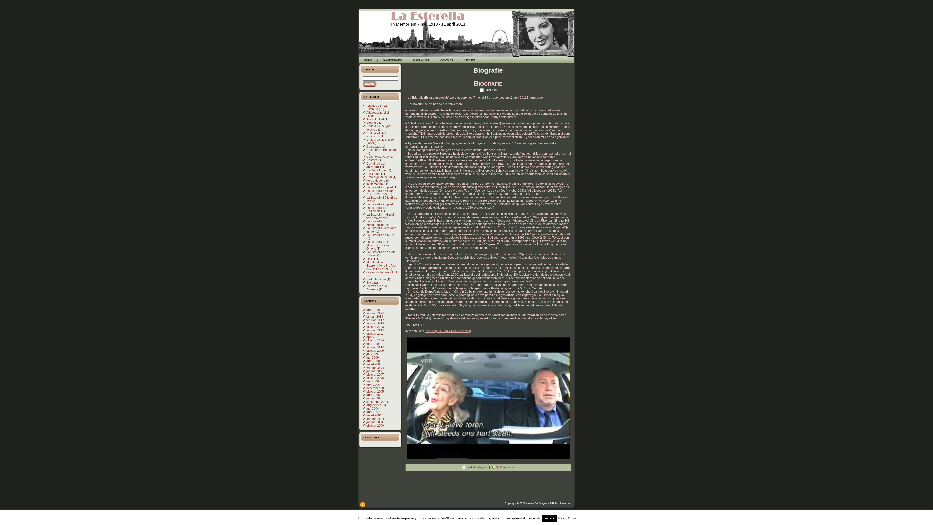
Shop (369, 282)
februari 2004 (375, 418)
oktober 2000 (375, 425)
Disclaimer (373, 173)
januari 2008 (374, 371)
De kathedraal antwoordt (375, 165)
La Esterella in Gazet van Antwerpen (380, 216)
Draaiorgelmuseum (379, 177)
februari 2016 (375, 323)
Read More (567, 518)
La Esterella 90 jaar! (379, 204)
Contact (371, 160)
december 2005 (376, 388)
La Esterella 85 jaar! (379, 187)
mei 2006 (372, 381)
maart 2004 (373, 415)
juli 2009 (372, 354)
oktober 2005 (375, 391)
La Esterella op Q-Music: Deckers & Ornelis (378, 245)
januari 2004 (374, 422)
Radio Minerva (376, 279)
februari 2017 (375, 320)
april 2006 (373, 384)
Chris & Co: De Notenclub (376, 134)
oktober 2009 (375, 350)
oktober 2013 (375, 327)
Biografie (372, 122)
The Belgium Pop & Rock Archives (447, 331)
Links (369, 259)
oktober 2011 (375, 333)
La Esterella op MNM (380, 235)
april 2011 (373, 337)
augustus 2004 (376, 405)
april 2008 (373, 361)
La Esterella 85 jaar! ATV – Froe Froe (379, 192)
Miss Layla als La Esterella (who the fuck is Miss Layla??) (381, 266)
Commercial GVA (377, 156)
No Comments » (505, 467)
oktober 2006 (375, 378)
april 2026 (373, 310)
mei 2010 (372, 344)
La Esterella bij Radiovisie (376, 209)
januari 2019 (374, 316)
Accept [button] (549, 518)
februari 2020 (375, 313)
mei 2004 (372, 408)
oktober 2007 (375, 374)
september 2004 (377, 401)
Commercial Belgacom (381, 150)
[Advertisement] (485, 491)
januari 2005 (374, 398)
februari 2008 (375, 367)
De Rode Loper (376, 170)
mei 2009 (372, 357)
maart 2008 (373, 364)
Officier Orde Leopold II (381, 272)
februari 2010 (375, 347)
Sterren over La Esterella (376, 287)
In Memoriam (375, 184)
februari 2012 (375, 330)
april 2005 (373, 395)
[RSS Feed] (362, 504)
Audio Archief (375, 119)
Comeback (373, 146)
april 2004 (373, 412)
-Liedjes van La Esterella (376, 107)
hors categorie (375, 180)
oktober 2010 (375, 340)
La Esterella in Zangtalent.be (375, 223)
